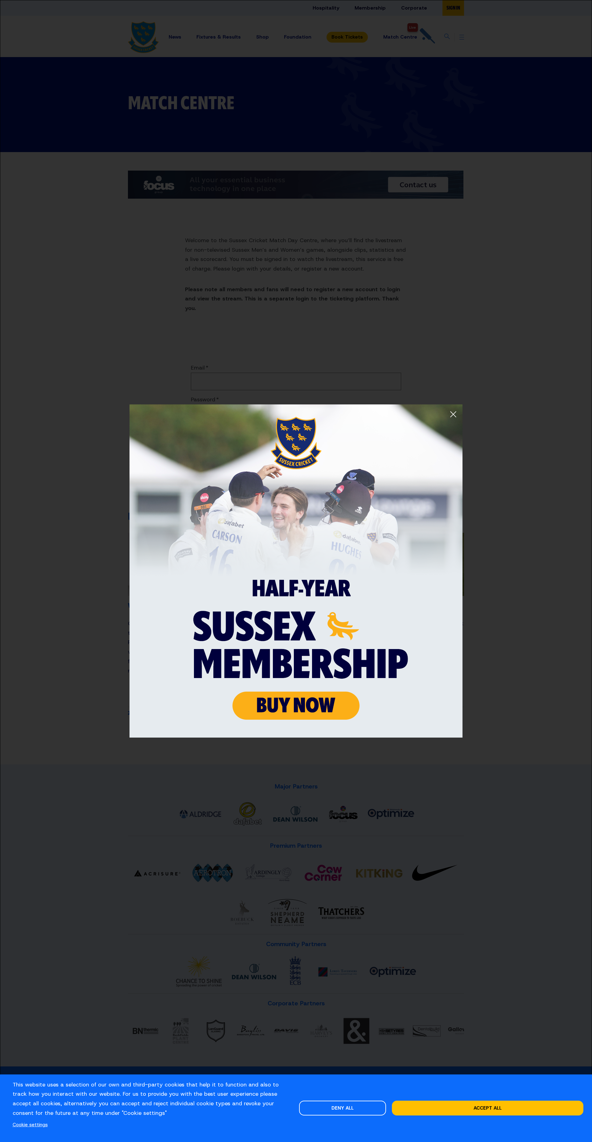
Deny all (342, 1108)
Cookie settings (30, 1124)
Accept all (488, 1108)
